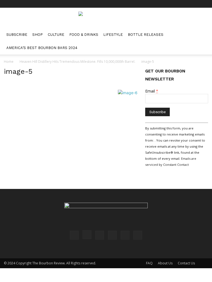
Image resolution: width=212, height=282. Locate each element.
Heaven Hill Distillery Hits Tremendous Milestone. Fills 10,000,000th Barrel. (77, 61)
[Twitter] (195, 4)
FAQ (149, 263)
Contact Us (186, 263)
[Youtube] (204, 4)
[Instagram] (167, 4)
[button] (201, 34)
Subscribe (16, 34)
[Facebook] (158, 4)
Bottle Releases (145, 34)
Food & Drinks (83, 34)
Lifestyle (113, 34)
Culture (56, 34)
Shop (37, 34)
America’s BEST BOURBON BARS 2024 (41, 48)
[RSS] (186, 4)
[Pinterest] (177, 4)
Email (151, 91)
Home (9, 61)
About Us (165, 263)
